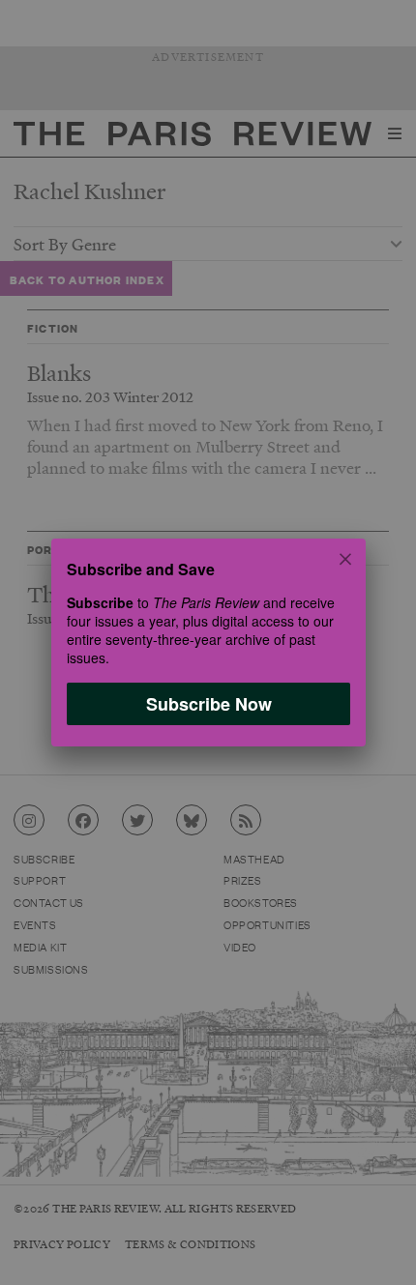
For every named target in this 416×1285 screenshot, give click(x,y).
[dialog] (208, 642)
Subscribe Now (208, 703)
